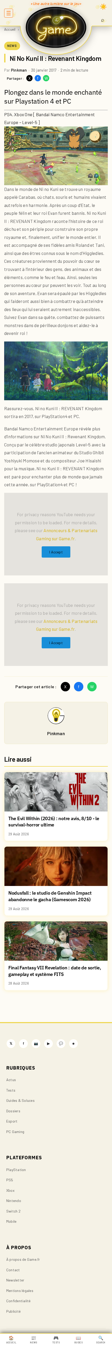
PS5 (9, 1180)
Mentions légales (19, 1290)
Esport (11, 1121)
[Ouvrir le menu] (8, 13)
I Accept (56, 552)
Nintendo (13, 1200)
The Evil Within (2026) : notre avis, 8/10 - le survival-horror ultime (53, 821)
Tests (10, 1090)
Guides (78, 1339)
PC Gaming (15, 1131)
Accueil (10, 29)
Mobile (11, 1221)
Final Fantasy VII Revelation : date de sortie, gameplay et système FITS (54, 971)
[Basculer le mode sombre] (103, 6)
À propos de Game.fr (23, 1259)
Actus (11, 1079)
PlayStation (16, 1169)
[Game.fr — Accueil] (56, 27)
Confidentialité (18, 1301)
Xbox (10, 1190)
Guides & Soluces (20, 1100)
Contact (13, 1270)
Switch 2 (13, 1211)
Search (100, 1339)
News (33, 1339)
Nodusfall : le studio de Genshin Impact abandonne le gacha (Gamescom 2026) (50, 896)
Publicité (13, 1311)
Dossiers (13, 1111)
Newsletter (15, 1280)
